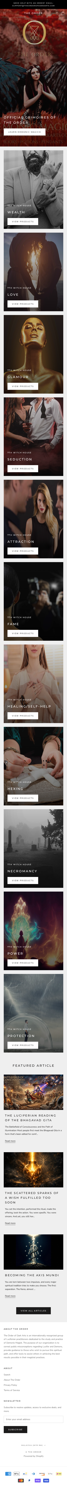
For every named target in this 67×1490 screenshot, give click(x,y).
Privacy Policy (10, 1385)
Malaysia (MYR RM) (32, 1445)
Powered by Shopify (33, 1456)
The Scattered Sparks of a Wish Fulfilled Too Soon (32, 1197)
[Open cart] (63, 13)
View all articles (33, 1311)
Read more (10, 1140)
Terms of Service (12, 1390)
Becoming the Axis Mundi (32, 1275)
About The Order (12, 1379)
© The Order (33, 1452)
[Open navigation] (4, 13)
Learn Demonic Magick (24, 132)
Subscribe (15, 1429)
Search (7, 1374)
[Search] (57, 13)
